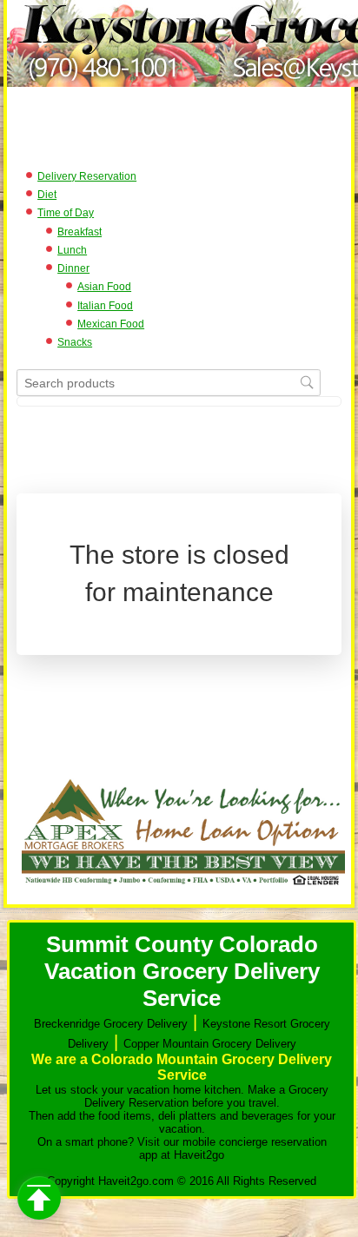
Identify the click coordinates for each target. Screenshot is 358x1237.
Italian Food (105, 306)
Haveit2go (199, 1154)
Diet (46, 195)
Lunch (72, 250)
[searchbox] (169, 382)
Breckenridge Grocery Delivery (111, 1023)
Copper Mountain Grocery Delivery (209, 1043)
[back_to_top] (39, 1198)
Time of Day (65, 213)
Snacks (74, 342)
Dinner (73, 268)
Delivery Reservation (86, 176)
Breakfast (79, 232)
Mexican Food (110, 324)
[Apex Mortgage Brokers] (183, 888)
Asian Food (104, 287)
